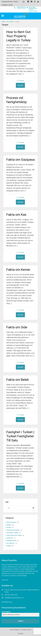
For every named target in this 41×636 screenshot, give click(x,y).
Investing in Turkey (12, 532)
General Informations (13, 530)
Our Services (10, 543)
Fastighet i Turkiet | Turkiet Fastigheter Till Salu (20, 436)
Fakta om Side (16, 327)
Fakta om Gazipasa (20, 159)
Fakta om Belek (17, 380)
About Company (11, 522)
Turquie (21, 80)
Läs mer (20, 85)
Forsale (9, 527)
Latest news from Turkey (14, 535)
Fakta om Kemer (18, 269)
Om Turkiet (10, 21)
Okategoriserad (11, 540)
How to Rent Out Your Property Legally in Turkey (18, 36)
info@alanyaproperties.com (14, 598)
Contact (20, 633)
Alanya (9, 525)
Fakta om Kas (16, 214)
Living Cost (10, 538)
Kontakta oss (6, 602)
